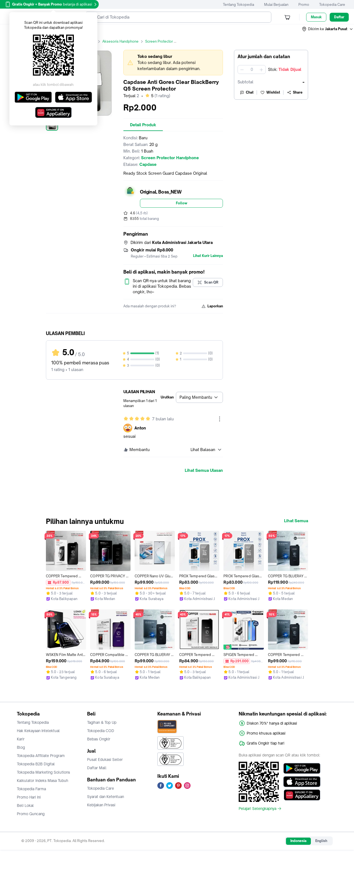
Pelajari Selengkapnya (257, 808)
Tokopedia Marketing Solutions (43, 772)
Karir (21, 739)
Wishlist (273, 92)
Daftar (339, 17)
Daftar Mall (96, 768)
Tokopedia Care (332, 4)
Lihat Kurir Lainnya (208, 256)
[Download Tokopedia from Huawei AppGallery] (302, 794)
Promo (303, 4)
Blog (21, 747)
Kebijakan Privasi (101, 805)
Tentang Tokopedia (238, 4)
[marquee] (173, 62)
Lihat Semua (296, 521)
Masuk (316, 17)
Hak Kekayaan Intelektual (38, 730)
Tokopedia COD (100, 730)
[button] (327, 29)
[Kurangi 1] (242, 69)
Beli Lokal (25, 805)
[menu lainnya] (219, 419)
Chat (250, 92)
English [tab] (321, 841)
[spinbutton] (251, 69)
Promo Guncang (31, 814)
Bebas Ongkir (98, 739)
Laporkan (215, 306)
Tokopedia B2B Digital (36, 764)
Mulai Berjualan (276, 4)
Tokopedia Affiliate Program (41, 755)
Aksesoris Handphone (120, 41)
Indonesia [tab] (298, 841)
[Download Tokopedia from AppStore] (302, 781)
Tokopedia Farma (31, 789)
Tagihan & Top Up (101, 722)
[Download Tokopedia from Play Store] (302, 768)
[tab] (143, 125)
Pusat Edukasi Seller (105, 759)
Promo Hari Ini (29, 797)
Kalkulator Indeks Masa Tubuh (42, 780)
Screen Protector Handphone (169, 41)
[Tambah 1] (261, 69)
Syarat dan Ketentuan (105, 796)
